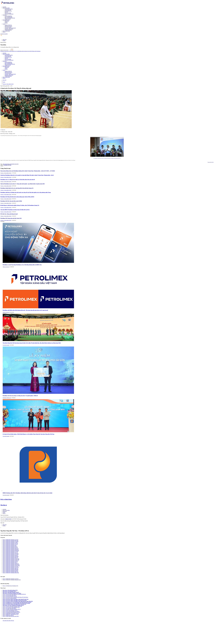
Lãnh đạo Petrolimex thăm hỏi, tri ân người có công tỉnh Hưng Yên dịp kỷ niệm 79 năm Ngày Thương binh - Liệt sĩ (27, 175)
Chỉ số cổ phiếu (16, 51)
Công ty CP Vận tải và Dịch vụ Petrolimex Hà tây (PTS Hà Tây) (14, 604)
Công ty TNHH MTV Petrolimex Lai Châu (10, 551)
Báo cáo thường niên (8, 16)
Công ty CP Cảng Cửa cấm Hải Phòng (9, 598)
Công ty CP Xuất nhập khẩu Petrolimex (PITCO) (11, 612)
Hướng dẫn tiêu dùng (23, 51)
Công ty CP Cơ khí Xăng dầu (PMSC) (9, 608)
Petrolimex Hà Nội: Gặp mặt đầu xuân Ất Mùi (11, 201)
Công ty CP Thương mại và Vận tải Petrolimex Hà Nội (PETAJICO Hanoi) (16, 603)
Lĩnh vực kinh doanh (10, 51)
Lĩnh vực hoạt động (6, 7)
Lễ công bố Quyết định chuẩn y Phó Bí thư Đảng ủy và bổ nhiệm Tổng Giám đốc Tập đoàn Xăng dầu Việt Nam (28, 434)
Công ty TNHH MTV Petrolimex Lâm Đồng (11, 553)
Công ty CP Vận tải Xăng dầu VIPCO (9, 595)
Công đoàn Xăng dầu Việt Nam (8, 620)
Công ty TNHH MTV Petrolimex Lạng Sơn (10, 554)
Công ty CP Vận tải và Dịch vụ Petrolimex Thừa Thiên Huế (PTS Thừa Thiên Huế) (18, 601)
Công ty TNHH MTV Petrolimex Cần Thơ (10, 543)
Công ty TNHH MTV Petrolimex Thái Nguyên (11, 564)
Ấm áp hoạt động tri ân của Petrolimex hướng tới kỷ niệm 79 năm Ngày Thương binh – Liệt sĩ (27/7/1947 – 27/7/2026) (27, 170)
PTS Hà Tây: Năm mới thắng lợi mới (9, 214)
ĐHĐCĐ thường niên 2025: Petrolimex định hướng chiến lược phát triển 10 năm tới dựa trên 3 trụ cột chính (27, 492)
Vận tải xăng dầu (8, 9)
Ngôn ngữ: (2, 522)
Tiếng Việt (5, 39)
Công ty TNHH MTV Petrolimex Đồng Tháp (11, 572)
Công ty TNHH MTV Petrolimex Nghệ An (10, 555)
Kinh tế (6, 22)
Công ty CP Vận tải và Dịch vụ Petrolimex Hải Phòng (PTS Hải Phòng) (15, 597)
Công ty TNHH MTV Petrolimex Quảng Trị (10, 560)
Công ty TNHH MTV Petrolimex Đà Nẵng (10, 570)
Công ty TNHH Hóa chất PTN (8, 615)
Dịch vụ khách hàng (6, 77)
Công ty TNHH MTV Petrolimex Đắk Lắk (10, 568)
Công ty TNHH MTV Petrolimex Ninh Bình (11, 556)
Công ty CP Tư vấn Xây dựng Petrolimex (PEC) (11, 607)
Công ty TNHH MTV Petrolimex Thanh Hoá (11, 563)
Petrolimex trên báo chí (9, 28)
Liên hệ (4, 78)
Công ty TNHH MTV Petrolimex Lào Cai (10, 552)
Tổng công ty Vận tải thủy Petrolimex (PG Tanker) (12, 593)
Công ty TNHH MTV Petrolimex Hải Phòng (11, 549)
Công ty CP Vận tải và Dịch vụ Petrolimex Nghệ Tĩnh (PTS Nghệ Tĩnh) (15, 599)
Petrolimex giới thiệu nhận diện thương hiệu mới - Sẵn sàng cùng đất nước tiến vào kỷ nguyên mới (25, 310)
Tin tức (4, 23)
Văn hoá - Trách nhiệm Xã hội (10, 27)
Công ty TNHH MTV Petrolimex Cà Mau (10, 542)
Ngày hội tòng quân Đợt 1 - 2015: (6, 85)
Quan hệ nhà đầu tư (8, 15)
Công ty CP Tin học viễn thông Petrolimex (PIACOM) (12, 606)
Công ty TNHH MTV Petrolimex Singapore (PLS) (12, 579)
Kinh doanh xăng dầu (9, 8)
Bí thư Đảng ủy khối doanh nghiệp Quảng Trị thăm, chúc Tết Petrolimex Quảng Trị (19, 205)
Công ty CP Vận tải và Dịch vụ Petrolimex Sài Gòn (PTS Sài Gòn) (15, 600)
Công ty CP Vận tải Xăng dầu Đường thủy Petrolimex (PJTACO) (14, 594)
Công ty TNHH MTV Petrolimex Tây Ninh (10, 566)
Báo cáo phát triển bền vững (10, 17)
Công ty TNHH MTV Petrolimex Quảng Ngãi (11, 558)
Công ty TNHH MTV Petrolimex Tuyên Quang (11, 565)
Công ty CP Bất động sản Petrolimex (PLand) (11, 613)
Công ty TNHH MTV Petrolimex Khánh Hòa (11, 550)
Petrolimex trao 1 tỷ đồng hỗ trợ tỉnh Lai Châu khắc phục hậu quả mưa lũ (17, 179)
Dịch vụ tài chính (8, 12)
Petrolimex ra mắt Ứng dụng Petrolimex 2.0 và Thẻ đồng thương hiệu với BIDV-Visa (22, 264)
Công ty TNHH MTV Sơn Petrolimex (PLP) (11, 614)
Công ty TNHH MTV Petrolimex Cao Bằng (10, 541)
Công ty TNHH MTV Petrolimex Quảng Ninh (11, 559)
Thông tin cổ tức (8, 18)
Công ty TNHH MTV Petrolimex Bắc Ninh (10, 540)
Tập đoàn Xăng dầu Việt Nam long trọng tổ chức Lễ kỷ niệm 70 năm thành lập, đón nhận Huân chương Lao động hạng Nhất (32, 342)
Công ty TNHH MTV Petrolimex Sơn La (10, 562)
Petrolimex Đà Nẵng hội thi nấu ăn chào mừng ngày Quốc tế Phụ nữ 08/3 (17, 196)
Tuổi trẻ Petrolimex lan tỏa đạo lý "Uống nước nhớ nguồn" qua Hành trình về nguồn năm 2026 (22, 183)
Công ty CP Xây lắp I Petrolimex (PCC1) (10, 610)
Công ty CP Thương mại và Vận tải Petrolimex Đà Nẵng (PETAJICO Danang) (17, 602)
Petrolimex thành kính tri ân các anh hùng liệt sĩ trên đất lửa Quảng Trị (16, 188)
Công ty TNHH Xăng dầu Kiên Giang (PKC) (11, 616)
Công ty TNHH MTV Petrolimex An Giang (10, 539)
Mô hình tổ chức (3, 51)
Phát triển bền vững (6, 19)
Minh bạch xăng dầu (8, 25)
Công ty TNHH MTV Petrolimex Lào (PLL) (11, 578)
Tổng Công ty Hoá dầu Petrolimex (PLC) (10, 590)
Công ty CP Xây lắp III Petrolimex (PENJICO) (11, 611)
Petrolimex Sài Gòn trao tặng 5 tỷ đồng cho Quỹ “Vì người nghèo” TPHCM (20, 395)
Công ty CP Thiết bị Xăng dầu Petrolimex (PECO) (12, 609)
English (4, 40)
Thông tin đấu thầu (8, 29)
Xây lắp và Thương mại (9, 13)
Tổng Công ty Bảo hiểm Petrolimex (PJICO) (11, 592)
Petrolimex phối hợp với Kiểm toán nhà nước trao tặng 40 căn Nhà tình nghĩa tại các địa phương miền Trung (25, 192)
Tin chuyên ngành (8, 26)
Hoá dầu (6, 11)
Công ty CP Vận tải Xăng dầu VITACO (10, 596)
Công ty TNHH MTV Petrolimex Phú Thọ (10, 557)
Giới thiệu (4, 6)
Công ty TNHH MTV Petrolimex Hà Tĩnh (10, 547)
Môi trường (7, 20)
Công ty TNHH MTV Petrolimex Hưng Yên (11, 548)
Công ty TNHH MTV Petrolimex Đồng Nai (10, 571)
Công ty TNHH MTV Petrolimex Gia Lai (10, 544)
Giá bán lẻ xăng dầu (4, 33)
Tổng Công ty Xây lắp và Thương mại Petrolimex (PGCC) (13, 605)
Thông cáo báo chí (8, 24)
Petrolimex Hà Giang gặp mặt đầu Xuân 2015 (11, 218)
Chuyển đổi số (29, 51)
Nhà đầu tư (5, 14)
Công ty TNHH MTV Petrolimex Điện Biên (10, 569)
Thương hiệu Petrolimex (36, 51)
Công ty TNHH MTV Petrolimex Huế (9, 545)
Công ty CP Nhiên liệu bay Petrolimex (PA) (10, 585)
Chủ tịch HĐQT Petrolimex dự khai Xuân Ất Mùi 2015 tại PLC (15, 209)
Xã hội (6, 21)
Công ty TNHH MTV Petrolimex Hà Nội (10, 546)
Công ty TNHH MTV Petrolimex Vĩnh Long (11, 567)
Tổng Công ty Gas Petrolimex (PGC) (9, 591)
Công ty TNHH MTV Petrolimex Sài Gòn (10, 561)
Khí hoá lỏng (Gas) (8, 10)
